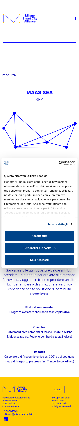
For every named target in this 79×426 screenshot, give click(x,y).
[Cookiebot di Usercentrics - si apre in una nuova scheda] (59, 163)
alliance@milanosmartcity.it (18, 414)
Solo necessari (39, 259)
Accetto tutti (39, 235)
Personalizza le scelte (37, 247)
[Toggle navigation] (75, 18)
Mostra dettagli (58, 224)
